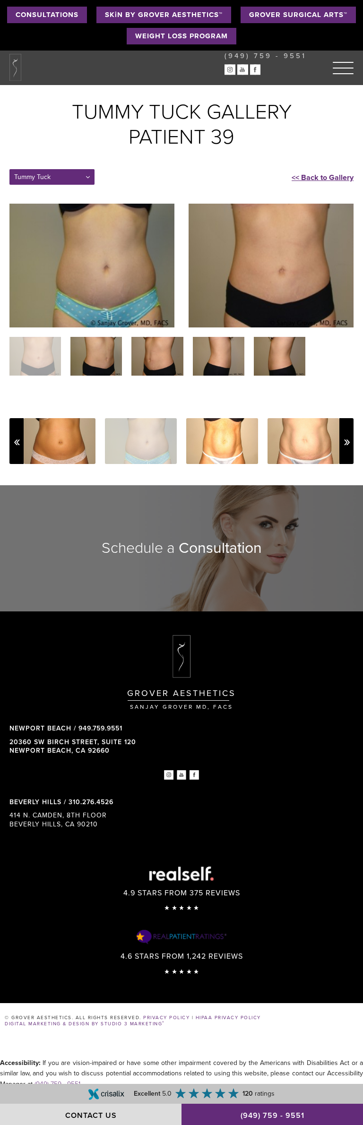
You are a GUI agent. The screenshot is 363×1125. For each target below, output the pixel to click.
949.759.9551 (100, 728)
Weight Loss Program (181, 36)
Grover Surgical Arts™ (298, 14)
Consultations (47, 14)
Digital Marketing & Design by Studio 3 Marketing (85, 1024)
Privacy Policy (166, 1018)
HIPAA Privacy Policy (228, 1018)
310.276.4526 (91, 802)
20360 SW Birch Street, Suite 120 (72, 746)
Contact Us (91, 1115)
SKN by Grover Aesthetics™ (164, 14)
